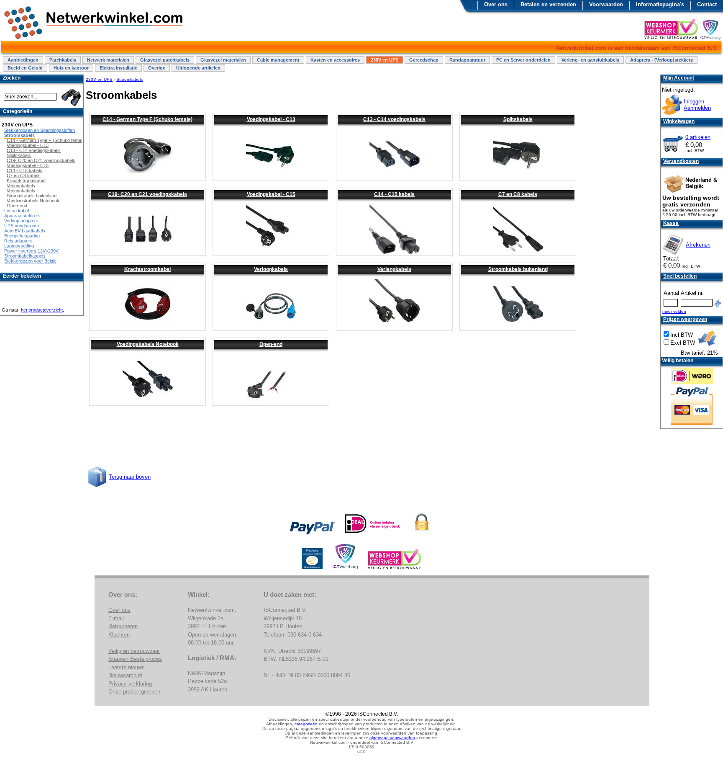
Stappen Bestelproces (135, 659)
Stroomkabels (129, 79)
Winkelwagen (679, 121)
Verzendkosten (681, 161)
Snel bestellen (680, 276)
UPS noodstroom (21, 225)
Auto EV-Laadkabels (24, 230)
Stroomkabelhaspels (25, 255)
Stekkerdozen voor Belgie (30, 260)
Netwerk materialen (108, 59)
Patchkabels (62, 59)
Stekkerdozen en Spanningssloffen (39, 130)
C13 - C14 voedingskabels (394, 119)
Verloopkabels (271, 269)
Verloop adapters (21, 220)
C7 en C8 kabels (517, 194)
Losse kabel (16, 210)
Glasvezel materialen (223, 59)
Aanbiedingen (23, 59)
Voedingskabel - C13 (271, 119)
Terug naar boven (130, 477)
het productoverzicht (42, 309)
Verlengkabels (394, 269)
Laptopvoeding (19, 245)
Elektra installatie (118, 67)
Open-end (270, 344)
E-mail (116, 618)
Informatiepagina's (660, 4)
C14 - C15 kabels (394, 194)
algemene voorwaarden (392, 737)
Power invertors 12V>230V (31, 250)
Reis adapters (18, 240)
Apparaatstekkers (22, 215)
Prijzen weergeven (685, 319)
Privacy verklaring (130, 684)
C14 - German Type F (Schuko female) (147, 119)
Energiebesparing (22, 235)
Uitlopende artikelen (198, 67)
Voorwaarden (606, 4)
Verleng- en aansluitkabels (590, 59)
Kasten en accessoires (335, 59)
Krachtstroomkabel (147, 269)
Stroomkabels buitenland (518, 269)
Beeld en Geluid (25, 67)
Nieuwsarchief (125, 675)
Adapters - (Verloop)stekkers (661, 59)
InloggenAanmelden (697, 104)
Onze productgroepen (134, 691)
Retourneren (123, 626)
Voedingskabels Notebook (148, 344)
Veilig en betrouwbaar (134, 651)
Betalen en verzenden (548, 4)
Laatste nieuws (126, 667)
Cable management (278, 59)
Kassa (671, 223)
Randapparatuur (467, 59)
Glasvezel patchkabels (165, 59)
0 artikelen (697, 137)
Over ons (496, 4)
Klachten (119, 635)
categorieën (306, 724)
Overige (156, 67)
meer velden (674, 311)
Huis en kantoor (71, 67)
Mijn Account (678, 78)
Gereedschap (423, 59)
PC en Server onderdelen (523, 59)
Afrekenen (698, 245)
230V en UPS (384, 59)
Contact (707, 4)
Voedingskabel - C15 (271, 194)
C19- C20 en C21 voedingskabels (147, 194)
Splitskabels (518, 119)
